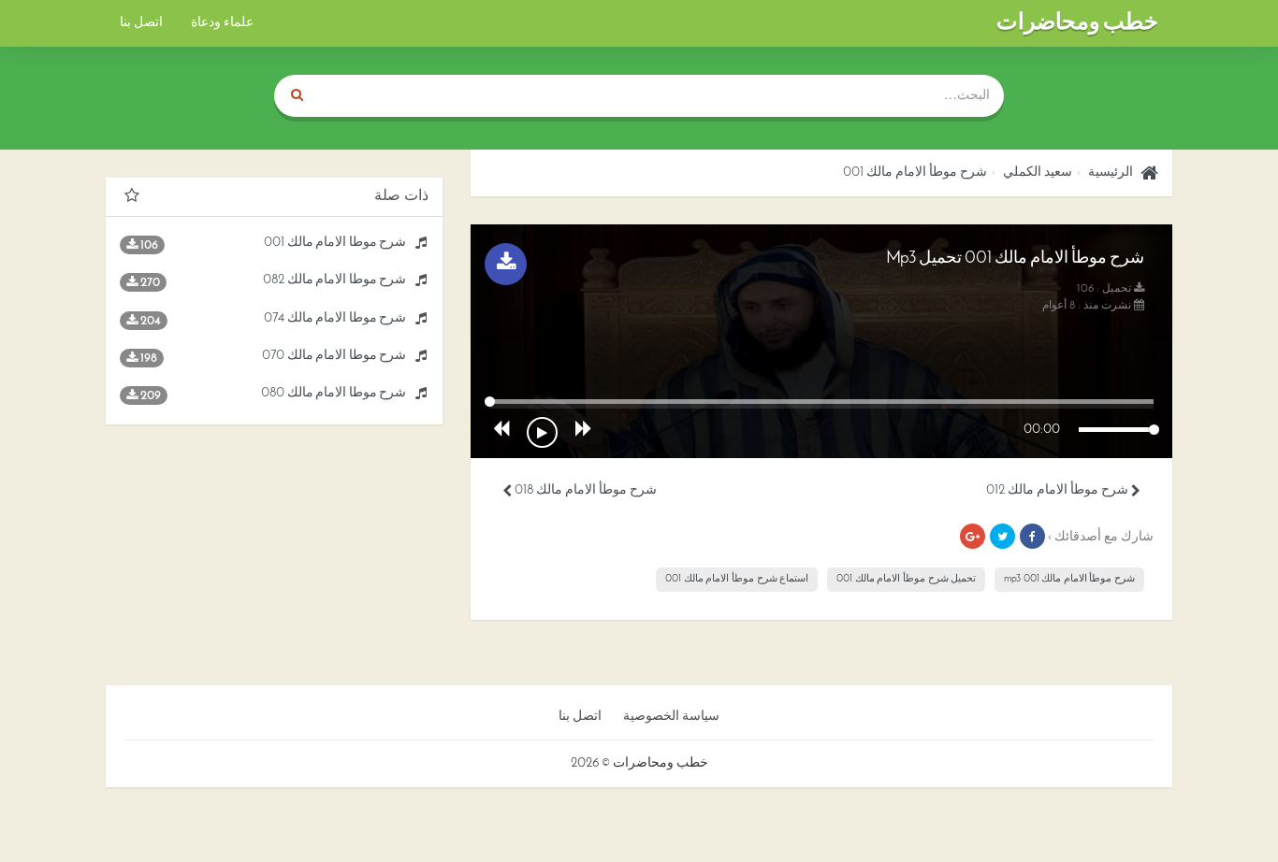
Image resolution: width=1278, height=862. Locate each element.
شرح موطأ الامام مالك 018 (584, 490)
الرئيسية (1110, 172)
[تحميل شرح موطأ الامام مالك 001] (506, 264)
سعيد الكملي (1037, 172)
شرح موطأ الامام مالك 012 (1058, 490)
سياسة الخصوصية (671, 717)
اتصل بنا (141, 23)
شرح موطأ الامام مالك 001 (915, 172)
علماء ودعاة (222, 23)
